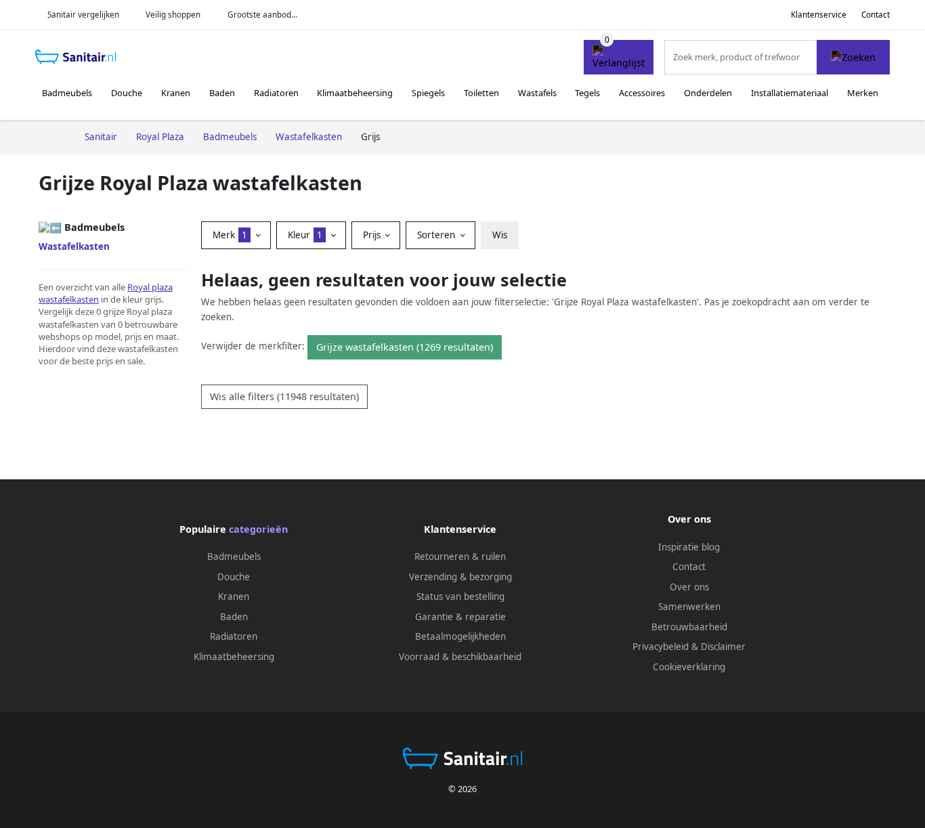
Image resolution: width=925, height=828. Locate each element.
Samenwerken (689, 607)
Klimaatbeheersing (355, 93)
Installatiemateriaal (789, 93)
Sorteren (437, 235)
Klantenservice (818, 14)
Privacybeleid (660, 646)
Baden (222, 93)
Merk (230, 235)
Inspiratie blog (689, 547)
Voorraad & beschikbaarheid (460, 657)
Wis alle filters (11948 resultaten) (284, 396)
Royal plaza (150, 287)
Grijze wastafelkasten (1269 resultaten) (404, 347)
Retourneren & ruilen (460, 556)
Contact (875, 14)
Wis (499, 235)
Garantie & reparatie (460, 617)
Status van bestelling (460, 596)
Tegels (587, 93)
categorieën (258, 529)
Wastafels (537, 93)
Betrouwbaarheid (689, 627)
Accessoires (642, 93)
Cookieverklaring (689, 667)
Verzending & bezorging (460, 577)
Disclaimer (723, 646)
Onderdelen (708, 93)
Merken (862, 93)
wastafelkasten (69, 299)
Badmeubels (67, 93)
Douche (126, 93)
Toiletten (481, 93)
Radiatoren (276, 93)
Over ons (689, 587)
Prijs (373, 235)
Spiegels (428, 93)
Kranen (175, 93)
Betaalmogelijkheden (460, 636)
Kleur (305, 235)
